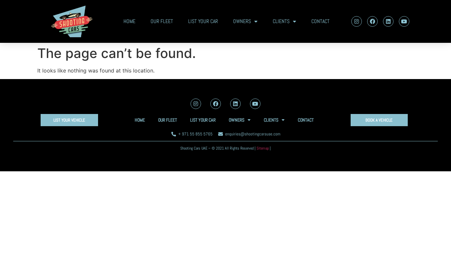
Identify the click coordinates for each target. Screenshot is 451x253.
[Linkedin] (388, 21)
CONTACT (320, 21)
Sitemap (263, 148)
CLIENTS (281, 21)
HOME (129, 21)
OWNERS (242, 21)
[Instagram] (356, 21)
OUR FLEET (162, 21)
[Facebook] (372, 21)
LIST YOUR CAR (203, 21)
